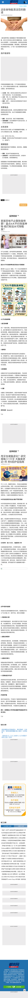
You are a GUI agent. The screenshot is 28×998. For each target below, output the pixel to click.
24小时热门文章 (7, 826)
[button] (26, 2)
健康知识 (7, 200)
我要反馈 (24, 205)
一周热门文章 (20, 826)
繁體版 (25, 6)
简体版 (21, 6)
